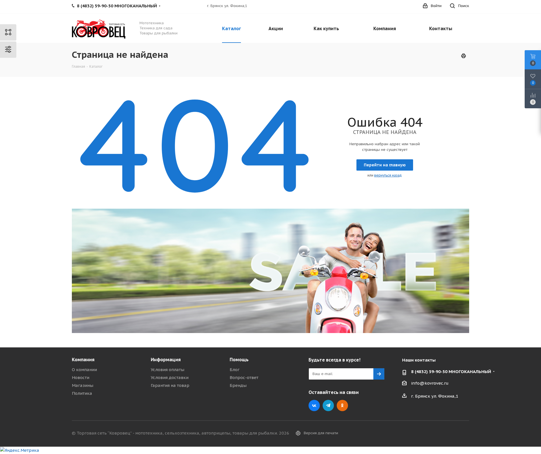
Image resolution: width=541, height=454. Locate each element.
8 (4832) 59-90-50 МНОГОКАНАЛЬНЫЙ (451, 371)
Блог (235, 369)
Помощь (239, 359)
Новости (80, 377)
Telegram (328, 405)
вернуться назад (388, 175)
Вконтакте (314, 405)
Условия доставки (170, 377)
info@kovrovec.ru (430, 383)
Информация (166, 359)
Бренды (238, 385)
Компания (83, 359)
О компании (84, 369)
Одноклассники (342, 405)
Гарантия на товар (170, 385)
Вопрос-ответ (244, 377)
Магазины (82, 385)
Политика (82, 393)
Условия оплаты (167, 369)
